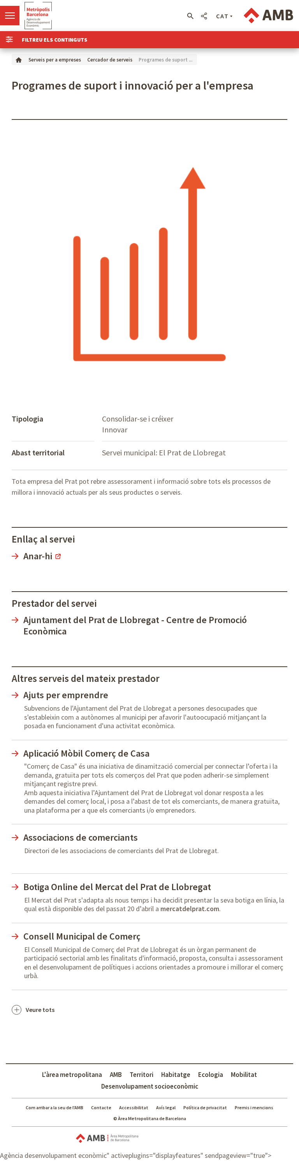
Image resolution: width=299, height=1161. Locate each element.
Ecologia (210, 1074)
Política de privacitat (205, 1107)
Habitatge (175, 1074)
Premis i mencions (254, 1107)
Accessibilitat (133, 1107)
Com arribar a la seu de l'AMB (54, 1107)
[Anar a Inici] (18, 59)
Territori (141, 1074)
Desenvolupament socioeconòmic (149, 1086)
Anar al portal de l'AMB (268, 15)
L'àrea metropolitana (72, 1074)
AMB (116, 1074)
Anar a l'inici (38, 15)
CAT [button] (222, 16)
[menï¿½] (9, 15)
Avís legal (166, 1107)
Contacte (101, 1107)
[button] (190, 16)
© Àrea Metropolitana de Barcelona (149, 1118)
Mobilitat (244, 1074)
